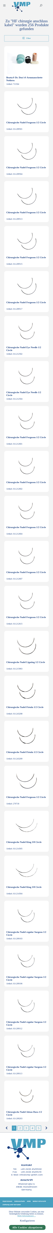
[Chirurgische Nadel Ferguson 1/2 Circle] (26, 106)
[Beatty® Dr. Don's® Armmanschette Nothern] (26, 61)
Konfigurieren (27, 1220)
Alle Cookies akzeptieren (27, 1227)
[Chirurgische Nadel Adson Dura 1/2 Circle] (26, 1096)
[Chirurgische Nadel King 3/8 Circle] (26, 826)
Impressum (7, 1201)
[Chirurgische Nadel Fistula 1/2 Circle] (26, 691)
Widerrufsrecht (39, 1201)
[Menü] (4, 5)
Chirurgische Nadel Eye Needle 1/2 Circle (23, 349)
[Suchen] (41, 5)
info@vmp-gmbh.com (31, 1174)
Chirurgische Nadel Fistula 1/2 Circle (24, 707)
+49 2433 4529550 (31, 1169)
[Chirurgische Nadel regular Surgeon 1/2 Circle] (26, 916)
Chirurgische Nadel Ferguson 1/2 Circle (26, 122)
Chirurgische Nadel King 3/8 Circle (24, 842)
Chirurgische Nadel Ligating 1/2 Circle (25, 662)
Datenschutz (19, 1201)
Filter (28, 38)
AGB (29, 1201)
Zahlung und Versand (12, 1204)
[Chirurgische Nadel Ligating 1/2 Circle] (26, 646)
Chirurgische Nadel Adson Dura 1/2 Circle (24, 1113)
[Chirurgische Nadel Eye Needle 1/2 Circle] (26, 331)
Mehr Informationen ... (26, 1216)
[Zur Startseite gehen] (21, 7)
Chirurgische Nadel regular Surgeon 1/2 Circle (26, 933)
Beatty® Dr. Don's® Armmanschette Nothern (24, 79)
